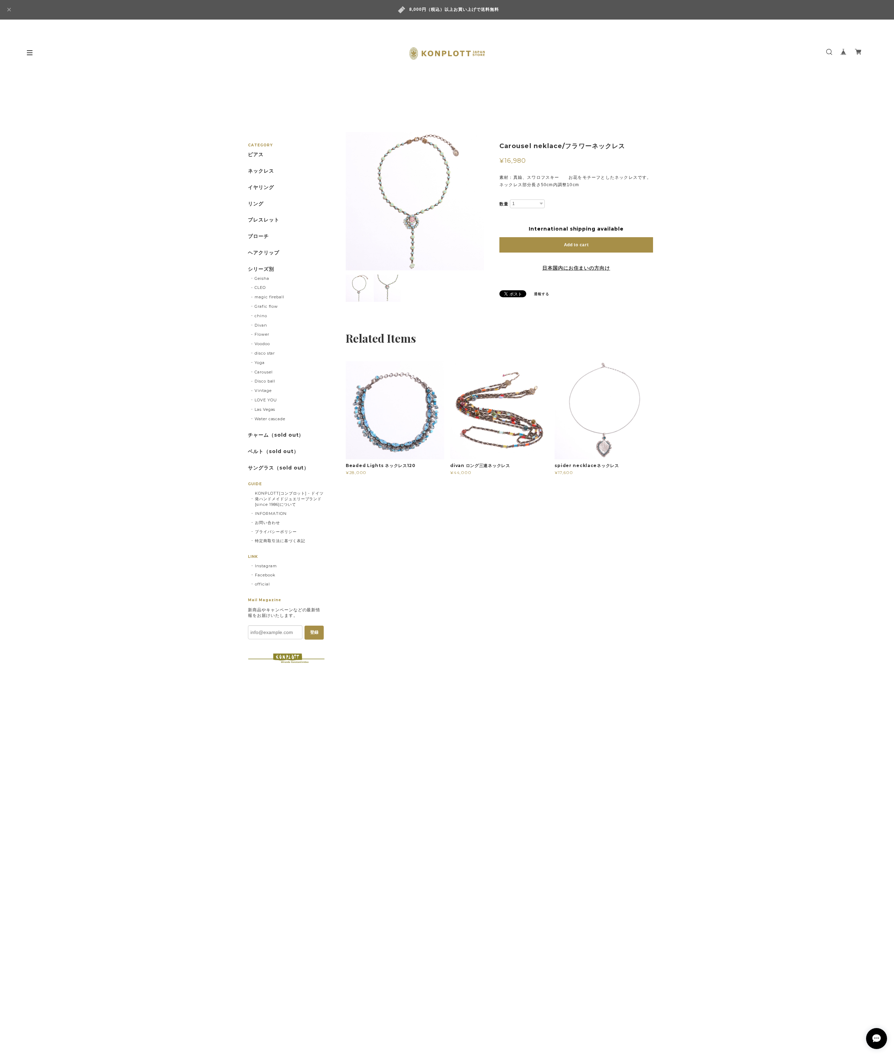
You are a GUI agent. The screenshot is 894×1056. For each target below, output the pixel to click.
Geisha (262, 278)
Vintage (263, 390)
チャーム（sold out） (276, 435)
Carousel (264, 372)
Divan (261, 325)
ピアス (256, 155)
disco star (265, 353)
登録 (314, 632)
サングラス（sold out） (278, 468)
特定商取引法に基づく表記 (280, 540)
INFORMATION (271, 513)
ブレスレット (263, 220)
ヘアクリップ (263, 253)
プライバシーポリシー (276, 531)
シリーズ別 (261, 269)
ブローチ (258, 236)
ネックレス (261, 171)
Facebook (265, 575)
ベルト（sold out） (273, 451)
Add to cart (576, 244)
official (262, 584)
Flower (262, 334)
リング (256, 204)
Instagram (266, 565)
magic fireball (269, 296)
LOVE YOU (266, 400)
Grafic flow (266, 306)
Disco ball (265, 381)
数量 (503, 204)
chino (261, 315)
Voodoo (262, 343)
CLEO (260, 287)
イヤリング (261, 187)
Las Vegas (265, 409)
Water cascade (270, 418)
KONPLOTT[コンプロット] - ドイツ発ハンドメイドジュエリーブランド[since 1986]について (289, 499)
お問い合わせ (267, 522)
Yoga (260, 362)
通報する (541, 294)
